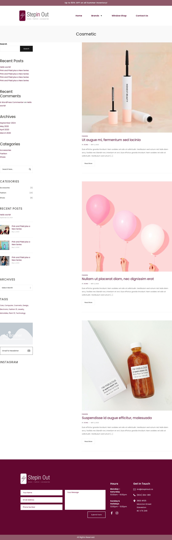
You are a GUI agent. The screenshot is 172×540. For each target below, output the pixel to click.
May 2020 (4, 126)
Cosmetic (18, 305)
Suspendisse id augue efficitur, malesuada (117, 418)
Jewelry (21, 309)
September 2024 (8, 123)
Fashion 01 (13, 309)
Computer (9, 305)
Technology (21, 313)
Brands (95, 15)
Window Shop (119, 15)
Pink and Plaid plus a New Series (14, 70)
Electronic (4, 309)
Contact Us (142, 15)
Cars (2, 305)
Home (79, 15)
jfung (86, 145)
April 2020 (4, 129)
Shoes (2, 157)
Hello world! (5, 67)
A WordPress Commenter (12, 102)
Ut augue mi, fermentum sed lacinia (111, 140)
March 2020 (5, 133)
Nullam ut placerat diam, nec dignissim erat (118, 279)
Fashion (3, 153)
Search (3, 44)
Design (25, 305)
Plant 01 (12, 313)
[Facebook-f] (111, 513)
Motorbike (4, 313)
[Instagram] (116, 513)
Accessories (5, 150)
